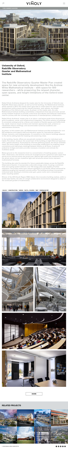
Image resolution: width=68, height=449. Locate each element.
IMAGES (4, 190)
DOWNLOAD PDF (44, 190)
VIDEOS (21, 190)
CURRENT (8, 8)
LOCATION (14, 8)
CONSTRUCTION (12, 190)
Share (34, 394)
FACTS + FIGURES (29, 190)
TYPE (3, 8)
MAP (37, 190)
